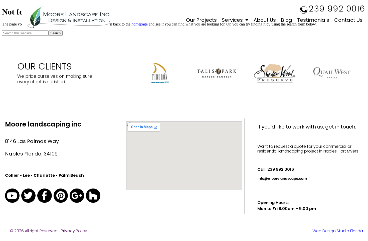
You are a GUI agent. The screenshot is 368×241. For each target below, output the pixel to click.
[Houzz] (93, 195)
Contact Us (348, 20)
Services (232, 20)
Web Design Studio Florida (337, 231)
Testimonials (313, 20)
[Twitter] (28, 195)
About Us (265, 20)
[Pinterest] (61, 195)
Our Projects (201, 20)
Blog (286, 20)
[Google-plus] (77, 195)
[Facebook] (44, 195)
